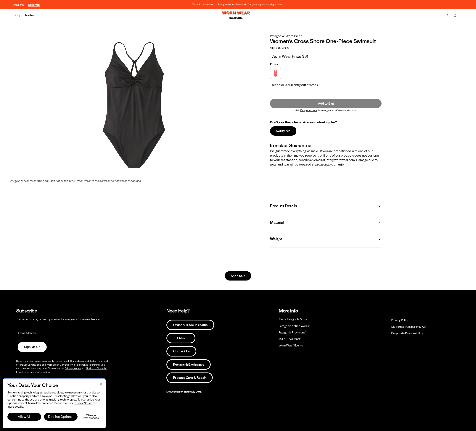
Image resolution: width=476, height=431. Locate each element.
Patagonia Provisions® (292, 332)
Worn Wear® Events (291, 345)
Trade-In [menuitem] (30, 15)
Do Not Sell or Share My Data (184, 391)
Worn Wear (34, 4)
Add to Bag (326, 103)
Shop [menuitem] (17, 15)
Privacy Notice (73, 368)
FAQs (181, 338)
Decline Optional (60, 417)
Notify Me (283, 131)
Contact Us (181, 351)
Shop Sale (238, 276)
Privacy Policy (400, 320)
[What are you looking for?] (447, 15)
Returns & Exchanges (188, 364)
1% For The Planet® (290, 339)
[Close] (101, 384)
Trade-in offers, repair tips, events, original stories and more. (58, 319)
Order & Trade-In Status (190, 325)
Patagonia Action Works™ (294, 326)
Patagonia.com (308, 110)
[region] (54, 403)
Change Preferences (91, 416)
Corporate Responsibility (407, 333)
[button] (455, 15)
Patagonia (18, 4)
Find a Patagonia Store (293, 319)
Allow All (24, 417)
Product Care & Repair (189, 378)
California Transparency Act (408, 326)
